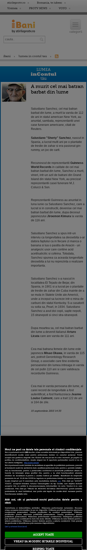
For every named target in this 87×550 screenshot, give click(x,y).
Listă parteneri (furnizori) (16, 527)
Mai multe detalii (31, 463)
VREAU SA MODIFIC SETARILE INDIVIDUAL (43, 541)
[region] (43, 492)
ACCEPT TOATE (43, 534)
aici (59, 481)
